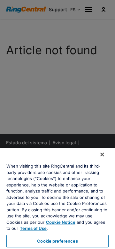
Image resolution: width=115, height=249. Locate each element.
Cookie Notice (60, 222)
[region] (57, 198)
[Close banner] (102, 154)
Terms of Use (33, 228)
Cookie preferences (57, 241)
